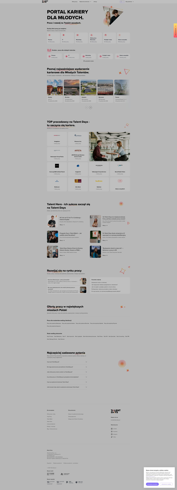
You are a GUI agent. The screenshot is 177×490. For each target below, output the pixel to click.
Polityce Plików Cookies (150, 476)
